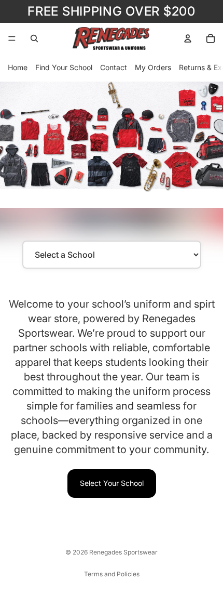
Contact (113, 67)
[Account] (187, 38)
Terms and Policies (112, 574)
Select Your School (112, 483)
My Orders (153, 67)
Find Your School (63, 67)
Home (17, 67)
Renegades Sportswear (123, 552)
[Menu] (12, 38)
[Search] (34, 38)
